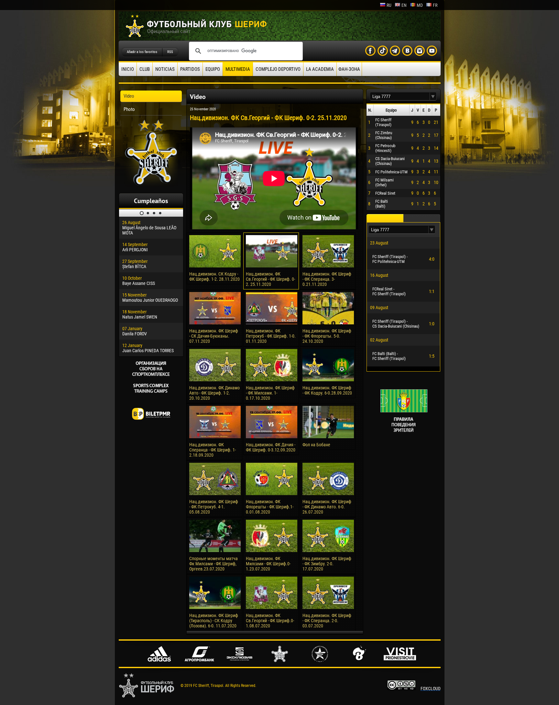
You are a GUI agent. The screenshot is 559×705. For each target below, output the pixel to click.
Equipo (212, 69)
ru (389, 5)
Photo (129, 109)
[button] (433, 96)
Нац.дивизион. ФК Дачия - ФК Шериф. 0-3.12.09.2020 (270, 447)
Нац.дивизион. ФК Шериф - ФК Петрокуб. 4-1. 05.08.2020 (213, 507)
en (404, 5)
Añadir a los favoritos (142, 52)
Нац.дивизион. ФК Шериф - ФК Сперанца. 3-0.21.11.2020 (326, 279)
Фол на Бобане (316, 444)
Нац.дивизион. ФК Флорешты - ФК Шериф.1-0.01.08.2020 (269, 507)
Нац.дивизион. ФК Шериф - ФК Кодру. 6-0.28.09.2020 (327, 390)
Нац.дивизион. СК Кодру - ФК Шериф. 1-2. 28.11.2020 (214, 276)
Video (129, 96)
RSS (170, 52)
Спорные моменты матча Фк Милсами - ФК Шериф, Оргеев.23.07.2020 (213, 563)
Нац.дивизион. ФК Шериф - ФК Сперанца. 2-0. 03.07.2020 (326, 620)
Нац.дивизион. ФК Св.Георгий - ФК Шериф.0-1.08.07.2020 (270, 620)
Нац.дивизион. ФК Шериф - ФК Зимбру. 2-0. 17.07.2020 (326, 563)
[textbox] (400, 96)
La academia (320, 69)
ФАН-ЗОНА (349, 69)
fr (435, 5)
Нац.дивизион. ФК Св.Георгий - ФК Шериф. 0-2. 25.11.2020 (270, 279)
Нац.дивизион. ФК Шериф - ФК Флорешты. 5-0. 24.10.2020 (326, 336)
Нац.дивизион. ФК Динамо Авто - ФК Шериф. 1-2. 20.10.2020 (214, 393)
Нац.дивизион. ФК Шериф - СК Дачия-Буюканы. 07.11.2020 (213, 336)
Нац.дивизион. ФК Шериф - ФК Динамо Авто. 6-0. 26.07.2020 (326, 507)
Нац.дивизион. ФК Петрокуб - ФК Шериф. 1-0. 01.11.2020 (271, 336)
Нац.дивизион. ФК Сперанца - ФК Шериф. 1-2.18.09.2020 (212, 450)
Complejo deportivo (278, 69)
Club (144, 69)
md (420, 5)
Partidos (190, 69)
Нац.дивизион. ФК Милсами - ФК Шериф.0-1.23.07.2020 (268, 563)
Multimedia (237, 69)
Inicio (127, 69)
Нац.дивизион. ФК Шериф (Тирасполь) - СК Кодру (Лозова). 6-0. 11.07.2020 (213, 620)
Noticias (165, 69)
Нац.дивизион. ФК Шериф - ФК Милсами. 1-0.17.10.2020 (270, 393)
